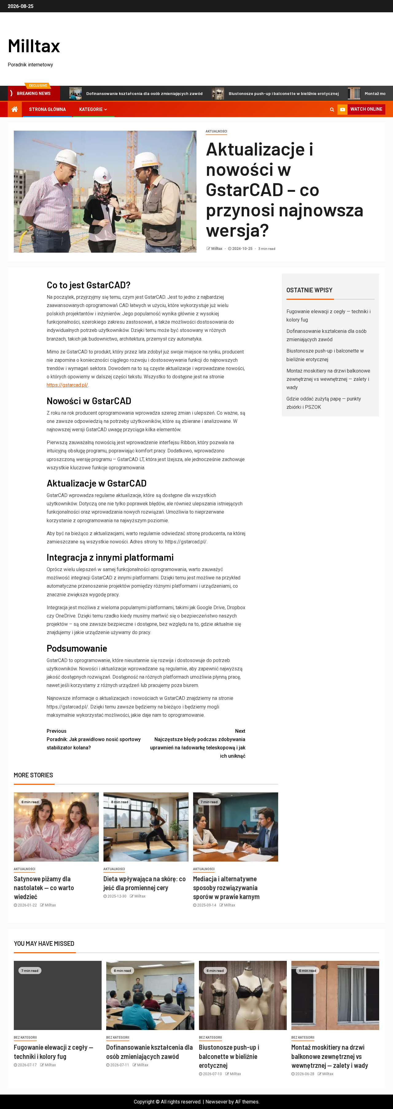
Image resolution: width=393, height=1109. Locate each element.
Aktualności (216, 131)
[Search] (332, 109)
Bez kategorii (25, 1037)
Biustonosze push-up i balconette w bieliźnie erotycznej (259, 93)
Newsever (216, 1102)
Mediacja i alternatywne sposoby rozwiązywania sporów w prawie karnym (226, 887)
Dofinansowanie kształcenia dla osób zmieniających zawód (120, 93)
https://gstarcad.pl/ (67, 385)
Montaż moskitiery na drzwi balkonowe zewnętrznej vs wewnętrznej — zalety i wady (328, 379)
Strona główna (47, 109)
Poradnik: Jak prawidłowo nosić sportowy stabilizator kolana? (94, 739)
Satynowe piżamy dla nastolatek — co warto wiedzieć (44, 887)
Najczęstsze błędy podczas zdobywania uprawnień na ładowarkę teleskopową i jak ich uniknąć (197, 743)
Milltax (34, 45)
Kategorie (91, 109)
